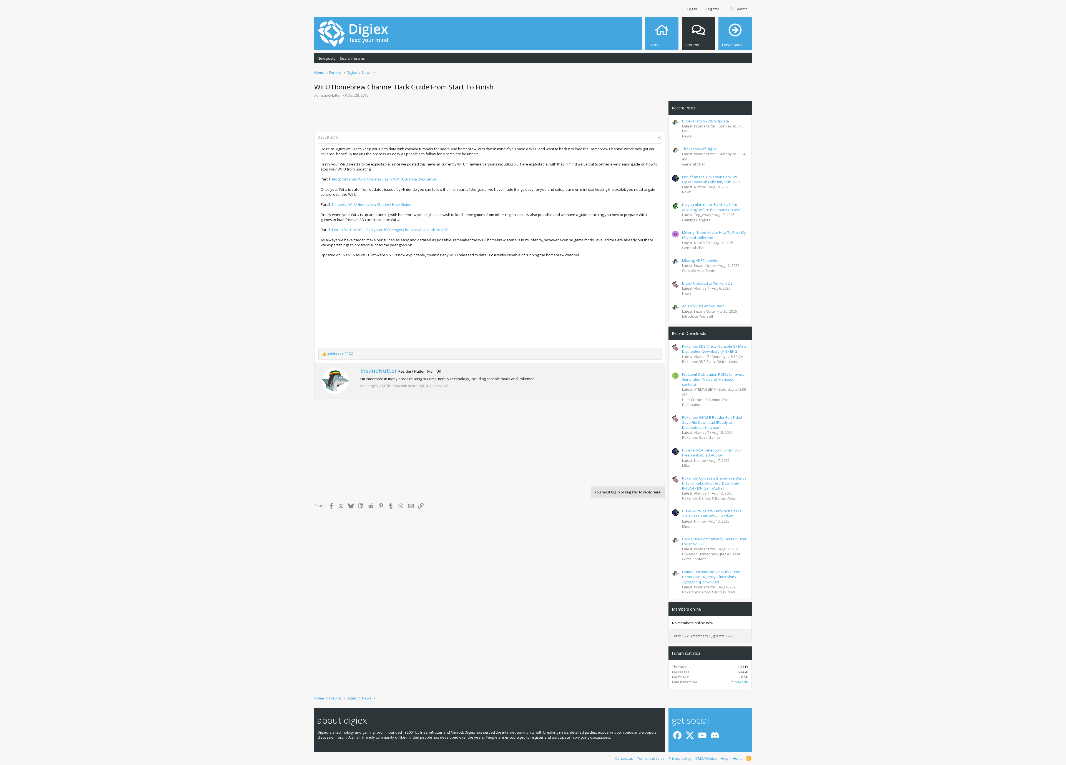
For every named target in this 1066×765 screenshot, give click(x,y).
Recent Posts (684, 108)
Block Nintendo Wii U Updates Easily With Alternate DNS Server (384, 179)
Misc (686, 465)
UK (438, 371)
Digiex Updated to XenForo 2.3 (707, 283)
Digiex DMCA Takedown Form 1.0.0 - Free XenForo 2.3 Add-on (711, 453)
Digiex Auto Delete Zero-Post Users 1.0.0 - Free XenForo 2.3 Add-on (711, 513)
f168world (739, 681)
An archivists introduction (703, 306)
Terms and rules (651, 758)
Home (738, 758)
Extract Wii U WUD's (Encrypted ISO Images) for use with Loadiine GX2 (390, 229)
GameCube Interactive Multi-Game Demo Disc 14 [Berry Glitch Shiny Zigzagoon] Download (711, 576)
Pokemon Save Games (701, 437)
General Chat (693, 164)
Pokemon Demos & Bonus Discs (709, 498)
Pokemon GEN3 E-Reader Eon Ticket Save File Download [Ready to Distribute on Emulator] (712, 422)
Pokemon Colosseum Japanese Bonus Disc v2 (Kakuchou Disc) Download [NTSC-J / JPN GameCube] (714, 483)
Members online (686, 609)
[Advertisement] (489, 116)
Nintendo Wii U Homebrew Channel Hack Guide (371, 204)
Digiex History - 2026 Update (705, 121)
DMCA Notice (706, 758)
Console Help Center (699, 270)
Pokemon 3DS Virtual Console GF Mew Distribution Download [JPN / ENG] (714, 349)
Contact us (624, 758)
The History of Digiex (699, 148)
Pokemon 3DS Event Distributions (710, 361)
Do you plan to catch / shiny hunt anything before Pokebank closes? (711, 207)
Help (724, 758)
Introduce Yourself (697, 316)
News (687, 136)
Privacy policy (679, 758)
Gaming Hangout (696, 219)
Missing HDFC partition (701, 260)
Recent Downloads (689, 333)
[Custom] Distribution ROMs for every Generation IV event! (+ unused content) (713, 379)
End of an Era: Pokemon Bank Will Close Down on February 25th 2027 (711, 179)
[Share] (659, 137)
